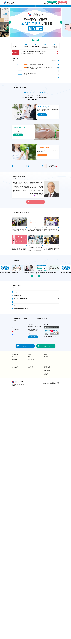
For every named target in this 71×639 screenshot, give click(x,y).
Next (61, 22)
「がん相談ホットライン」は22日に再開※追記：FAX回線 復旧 (30, 74)
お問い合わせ (51, 3)
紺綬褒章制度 (46, 373)
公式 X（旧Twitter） (17, 327)
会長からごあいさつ (14, 356)
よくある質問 (46, 3)
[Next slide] (39, 276)
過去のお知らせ (54, 60)
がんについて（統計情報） (15, 366)
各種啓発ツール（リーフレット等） (54, 47)
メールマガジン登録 (56, 3)
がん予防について (30, 366)
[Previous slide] (32, 276)
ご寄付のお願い (35, 201)
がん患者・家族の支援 (31, 359)
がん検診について (30, 367)
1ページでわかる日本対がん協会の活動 (45, 47)
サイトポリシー (57, 382)
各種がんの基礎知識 (14, 367)
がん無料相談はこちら (46, 346)
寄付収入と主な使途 (47, 370)
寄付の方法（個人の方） (47, 366)
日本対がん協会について (15, 354)
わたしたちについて (16, 46)
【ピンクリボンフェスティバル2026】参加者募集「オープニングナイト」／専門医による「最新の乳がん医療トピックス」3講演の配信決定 (42, 68)
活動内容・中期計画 (14, 359)
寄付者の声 (45, 374)
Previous (10, 22)
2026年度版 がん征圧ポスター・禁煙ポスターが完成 (35, 64)
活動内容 (29, 354)
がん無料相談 (52, 1)
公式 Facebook (17, 334)
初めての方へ (30, 356)
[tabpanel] (35, 22)
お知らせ (45, 354)
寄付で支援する (62, 1)
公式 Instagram (17, 329)
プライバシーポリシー (52, 382)
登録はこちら (33, 336)
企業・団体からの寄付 (47, 367)
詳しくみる (42, 114)
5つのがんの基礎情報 (35, 46)
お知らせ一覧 (46, 356)
